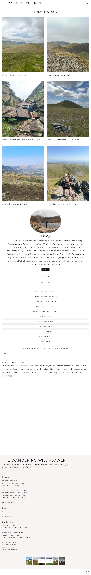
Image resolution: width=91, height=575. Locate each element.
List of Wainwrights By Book (58, 75)
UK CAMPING (45, 341)
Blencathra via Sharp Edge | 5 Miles (61, 204)
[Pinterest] (9, 472)
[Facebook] (6, 472)
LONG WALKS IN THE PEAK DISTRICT (14, 490)
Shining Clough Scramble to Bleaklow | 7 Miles (21, 140)
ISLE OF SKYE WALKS (45, 321)
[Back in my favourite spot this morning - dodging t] (36, 561)
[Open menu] (87, 3)
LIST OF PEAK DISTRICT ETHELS (13, 483)
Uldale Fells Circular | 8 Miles (14, 75)
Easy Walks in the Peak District (15, 204)
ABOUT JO (5, 511)
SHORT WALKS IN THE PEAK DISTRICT (15, 488)
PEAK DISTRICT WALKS (45, 287)
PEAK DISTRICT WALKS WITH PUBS (47, 292)
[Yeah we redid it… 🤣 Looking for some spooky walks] (62, 561)
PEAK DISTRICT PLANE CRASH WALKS (14, 492)
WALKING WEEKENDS (45, 336)
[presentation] (23, 44)
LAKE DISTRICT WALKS (45, 316)
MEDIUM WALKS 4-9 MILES (45, 306)
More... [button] (45, 269)
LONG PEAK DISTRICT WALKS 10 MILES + (45, 311)
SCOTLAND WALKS (45, 331)
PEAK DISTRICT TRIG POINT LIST (13, 485)
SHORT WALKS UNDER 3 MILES (45, 301)
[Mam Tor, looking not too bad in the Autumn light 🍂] (55, 561)
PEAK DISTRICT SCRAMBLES (11, 500)
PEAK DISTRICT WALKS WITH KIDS (47, 296)
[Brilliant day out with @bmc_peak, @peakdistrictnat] (29, 561)
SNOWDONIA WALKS (45, 326)
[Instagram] (3, 472)
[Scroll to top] (87, 553)
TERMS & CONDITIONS (10, 516)
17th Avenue (82, 572)
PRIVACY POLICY (8, 514)
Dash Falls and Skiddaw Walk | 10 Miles (63, 140)
